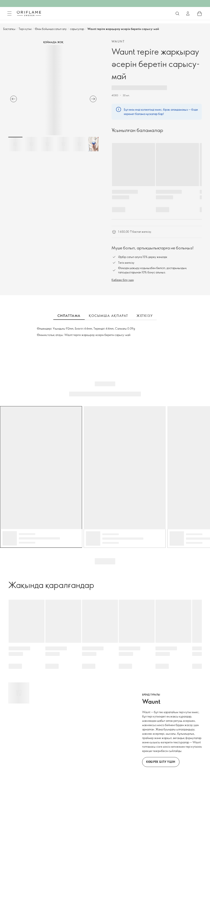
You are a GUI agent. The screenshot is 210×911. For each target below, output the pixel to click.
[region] (53, 90)
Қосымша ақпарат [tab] (108, 315)
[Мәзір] (9, 13)
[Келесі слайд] (93, 99)
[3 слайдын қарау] (47, 144)
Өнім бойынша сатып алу (51, 29)
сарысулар (77, 29)
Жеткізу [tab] (144, 315)
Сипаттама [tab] (69, 315)
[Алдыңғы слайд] (13, 99)
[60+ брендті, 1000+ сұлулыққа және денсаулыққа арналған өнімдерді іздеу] (177, 13)
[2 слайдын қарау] (31, 144)
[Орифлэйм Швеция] (29, 13)
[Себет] (199, 13)
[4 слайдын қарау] (63, 144)
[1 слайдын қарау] (15, 144)
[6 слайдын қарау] (95, 144)
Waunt (118, 41)
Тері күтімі (25, 29)
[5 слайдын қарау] (79, 144)
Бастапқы (9, 29)
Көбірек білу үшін (123, 280)
